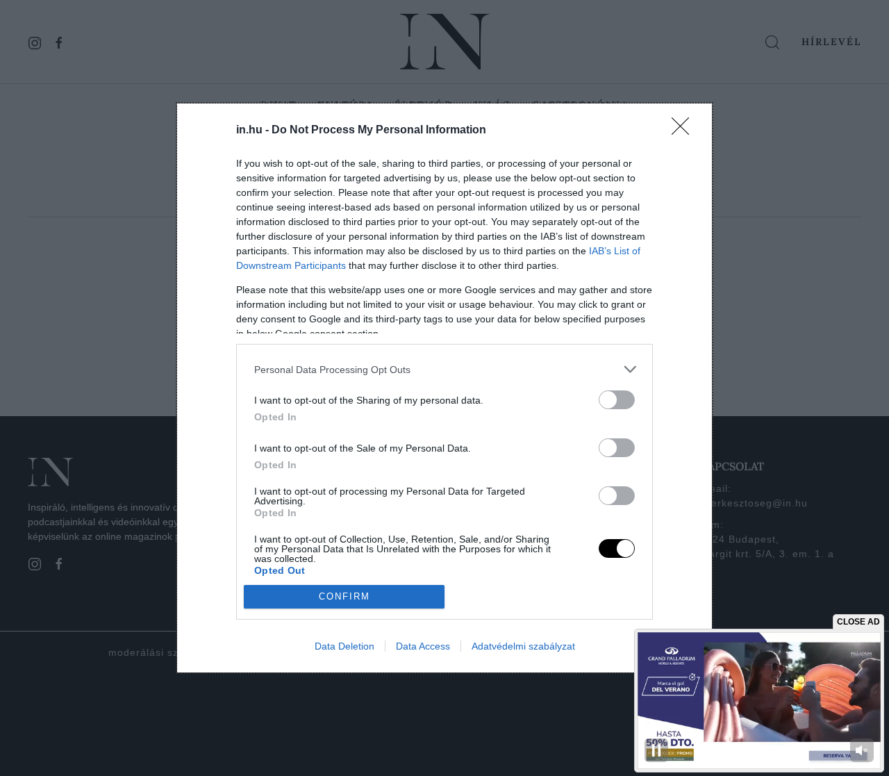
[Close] (685, 130)
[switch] (617, 399)
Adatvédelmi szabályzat (523, 646)
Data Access (423, 646)
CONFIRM (344, 596)
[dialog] (444, 388)
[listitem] (444, 369)
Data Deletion (344, 646)
